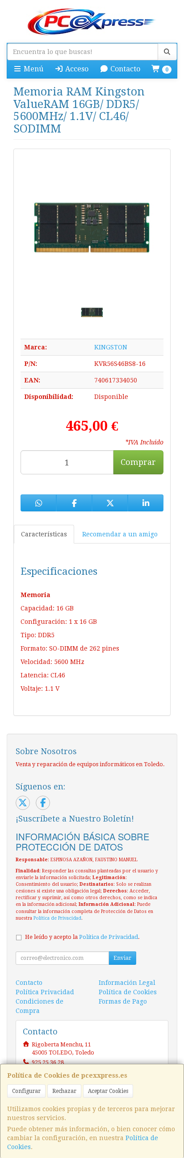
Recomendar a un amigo (120, 534)
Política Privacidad (45, 992)
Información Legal (127, 982)
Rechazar (64, 1091)
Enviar (122, 958)
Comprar (138, 462)
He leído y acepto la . (82, 937)
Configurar (26, 1091)
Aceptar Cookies (108, 1091)
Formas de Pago (123, 1001)
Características (44, 534)
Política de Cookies (128, 992)
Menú (32, 69)
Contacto (124, 69)
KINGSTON (110, 347)
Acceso (75, 69)
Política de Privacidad (57, 918)
